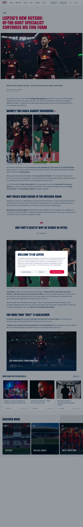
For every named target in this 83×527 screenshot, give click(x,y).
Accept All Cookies (57, 272)
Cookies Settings (26, 272)
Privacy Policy (42, 265)
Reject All (41, 272)
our (38, 265)
